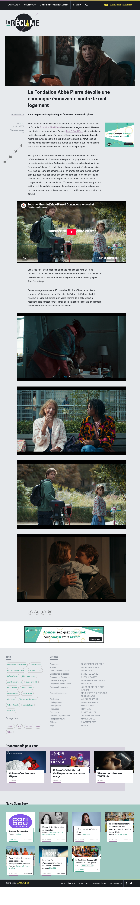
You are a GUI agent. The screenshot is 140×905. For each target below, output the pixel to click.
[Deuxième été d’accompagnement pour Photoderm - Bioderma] (53, 856)
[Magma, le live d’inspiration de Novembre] (53, 822)
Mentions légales (99, 883)
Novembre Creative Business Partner (52, 833)
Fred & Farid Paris (74, 131)
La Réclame (22, 24)
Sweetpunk (86, 834)
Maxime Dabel (26, 688)
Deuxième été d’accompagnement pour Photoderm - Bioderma (52, 863)
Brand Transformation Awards (54, 5)
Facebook (21, 145)
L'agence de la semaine (18, 831)
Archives (29, 726)
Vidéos (9, 732)
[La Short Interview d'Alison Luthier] (86, 822)
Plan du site (83, 883)
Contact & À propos (67, 883)
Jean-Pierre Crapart (14, 682)
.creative (10, 726)
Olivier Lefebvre (12, 693)
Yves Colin (11, 711)
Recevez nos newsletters (120, 5)
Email (5, 162)
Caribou (18, 834)
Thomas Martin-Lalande (28, 699)
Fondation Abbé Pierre (50, 127)
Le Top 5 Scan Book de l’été (86, 857)
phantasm (11, 699)
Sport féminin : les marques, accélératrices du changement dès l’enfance (20, 861)
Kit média (77, 5)
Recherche (86, 5)
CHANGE (52, 868)
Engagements (17, 114)
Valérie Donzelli (13, 705)
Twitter (16, 151)
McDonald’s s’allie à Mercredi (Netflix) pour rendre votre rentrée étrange (69, 773)
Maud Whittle (12, 688)
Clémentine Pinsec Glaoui (16, 665)
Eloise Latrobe (35, 665)
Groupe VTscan (116, 883)
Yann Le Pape (28, 705)
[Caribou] (20, 822)
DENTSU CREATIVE (122, 834)
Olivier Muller (27, 693)
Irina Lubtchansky (28, 676)
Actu (19, 726)
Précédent (73, 857)
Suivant (99, 857)
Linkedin (10, 156)
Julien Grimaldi (31, 682)
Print (38, 726)
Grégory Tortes (12, 676)
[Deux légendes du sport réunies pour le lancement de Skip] (85, 853)
